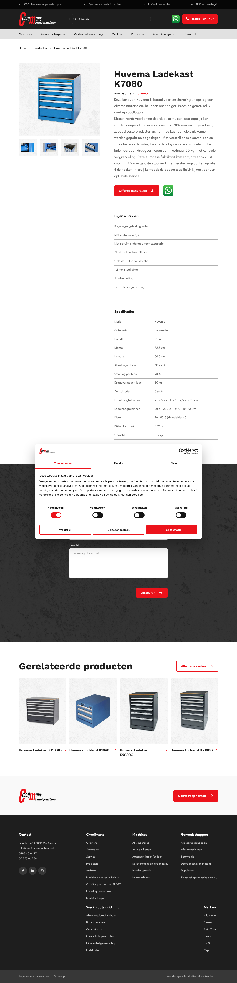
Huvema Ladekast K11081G (40, 750)
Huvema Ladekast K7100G (192, 750)
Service (90, 856)
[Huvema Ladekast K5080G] (144, 711)
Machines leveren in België (102, 877)
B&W (207, 943)
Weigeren (65, 529)
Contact (190, 34)
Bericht (74, 545)
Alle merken (211, 915)
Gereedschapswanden (100, 936)
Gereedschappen (53, 34)
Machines (25, 34)
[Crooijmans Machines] (37, 796)
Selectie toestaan (119, 529)
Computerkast (95, 929)
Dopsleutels (188, 870)
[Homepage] (37, 19)
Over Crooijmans (164, 34)
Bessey (208, 922)
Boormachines (141, 877)
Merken (117, 34)
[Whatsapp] (176, 19)
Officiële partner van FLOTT (103, 884)
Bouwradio (187, 856)
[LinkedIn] (33, 871)
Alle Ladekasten (193, 666)
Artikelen (91, 870)
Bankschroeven (95, 922)
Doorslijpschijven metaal (196, 864)
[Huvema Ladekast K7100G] (194, 711)
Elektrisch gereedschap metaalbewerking (199, 877)
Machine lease (95, 898)
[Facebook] (23, 871)
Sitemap (59, 976)
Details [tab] (118, 463)
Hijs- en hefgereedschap (101, 943)
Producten (40, 48)
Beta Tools (210, 929)
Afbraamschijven (191, 849)
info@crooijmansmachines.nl (36, 848)
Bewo (207, 936)
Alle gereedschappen (194, 843)
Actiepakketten (141, 849)
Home (22, 48)
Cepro (207, 950)
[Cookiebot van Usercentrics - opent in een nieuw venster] (181, 451)
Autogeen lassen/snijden (147, 856)
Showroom (92, 849)
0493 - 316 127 (202, 19)
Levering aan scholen (99, 891)
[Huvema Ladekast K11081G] (42, 711)
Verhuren (137, 34)
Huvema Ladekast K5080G (134, 753)
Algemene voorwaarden (34, 976)
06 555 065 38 (28, 858)
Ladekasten (93, 950)
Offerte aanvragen (133, 190)
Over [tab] (174, 463)
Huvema (141, 93)
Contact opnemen (192, 796)
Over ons (91, 843)
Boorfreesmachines (144, 870)
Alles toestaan (172, 529)
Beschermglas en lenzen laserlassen (150, 864)
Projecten (92, 864)
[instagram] (42, 871)
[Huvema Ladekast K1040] (93, 711)
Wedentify (211, 976)
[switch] (97, 515)
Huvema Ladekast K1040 (89, 750)
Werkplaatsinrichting (88, 34)
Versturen (148, 593)
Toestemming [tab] (63, 463)
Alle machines (140, 843)
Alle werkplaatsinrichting (101, 915)
